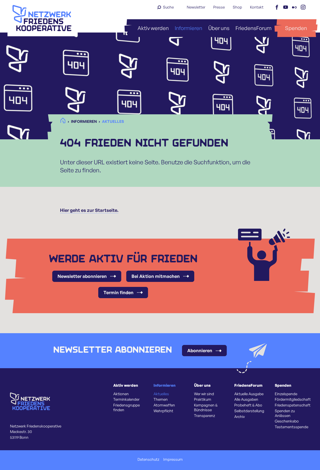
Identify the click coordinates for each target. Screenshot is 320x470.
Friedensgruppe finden (126, 407)
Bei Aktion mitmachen (156, 276)
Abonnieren (199, 350)
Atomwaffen (164, 405)
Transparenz (204, 415)
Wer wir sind (204, 394)
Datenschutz (148, 459)
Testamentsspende (291, 427)
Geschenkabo (287, 421)
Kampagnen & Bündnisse (206, 407)
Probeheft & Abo (248, 405)
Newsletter (196, 7)
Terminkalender (126, 399)
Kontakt (257, 7)
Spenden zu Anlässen (285, 413)
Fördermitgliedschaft (293, 399)
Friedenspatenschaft (292, 405)
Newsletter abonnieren (82, 276)
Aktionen (121, 394)
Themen (161, 399)
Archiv (239, 416)
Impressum (173, 459)
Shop (237, 7)
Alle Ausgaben (246, 399)
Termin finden (119, 292)
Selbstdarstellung (249, 411)
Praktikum (202, 399)
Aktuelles (161, 394)
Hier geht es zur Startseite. (89, 210)
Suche (168, 7)
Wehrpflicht (163, 411)
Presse (219, 7)
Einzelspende (286, 394)
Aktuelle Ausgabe (249, 394)
